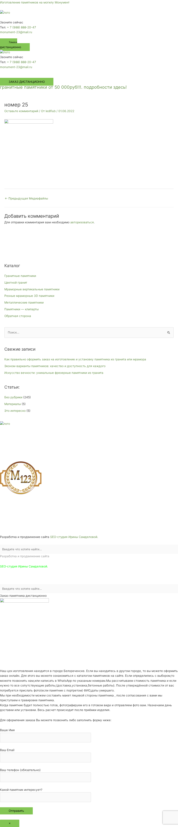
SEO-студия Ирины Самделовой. (74, 537)
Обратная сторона (17, 316)
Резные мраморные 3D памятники (29, 295)
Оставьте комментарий (21, 111)
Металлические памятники (24, 302)
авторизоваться (82, 222)
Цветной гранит (15, 282)
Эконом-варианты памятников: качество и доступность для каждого (54, 366)
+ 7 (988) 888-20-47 (21, 27)
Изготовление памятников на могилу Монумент (34, 2)
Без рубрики (13, 397)
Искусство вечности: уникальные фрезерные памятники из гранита (53, 372)
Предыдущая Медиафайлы (26, 198)
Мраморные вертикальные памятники (31, 289)
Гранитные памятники (20, 276)
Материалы (12, 404)
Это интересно (15, 410)
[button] (89, 17)
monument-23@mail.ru (16, 32)
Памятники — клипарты (21, 309)
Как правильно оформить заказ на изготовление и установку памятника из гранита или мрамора (75, 359)
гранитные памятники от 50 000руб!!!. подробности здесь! (63, 87)
